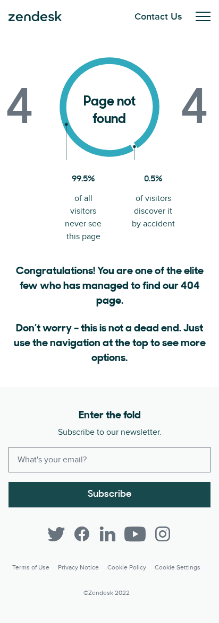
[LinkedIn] (107, 533)
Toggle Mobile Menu (203, 16)
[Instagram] (162, 533)
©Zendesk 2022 (106, 593)
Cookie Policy (126, 568)
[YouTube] (135, 533)
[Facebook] (81, 533)
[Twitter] (56, 533)
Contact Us (158, 16)
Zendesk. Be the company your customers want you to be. (35, 16)
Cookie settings (177, 568)
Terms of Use (30, 568)
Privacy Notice (78, 568)
